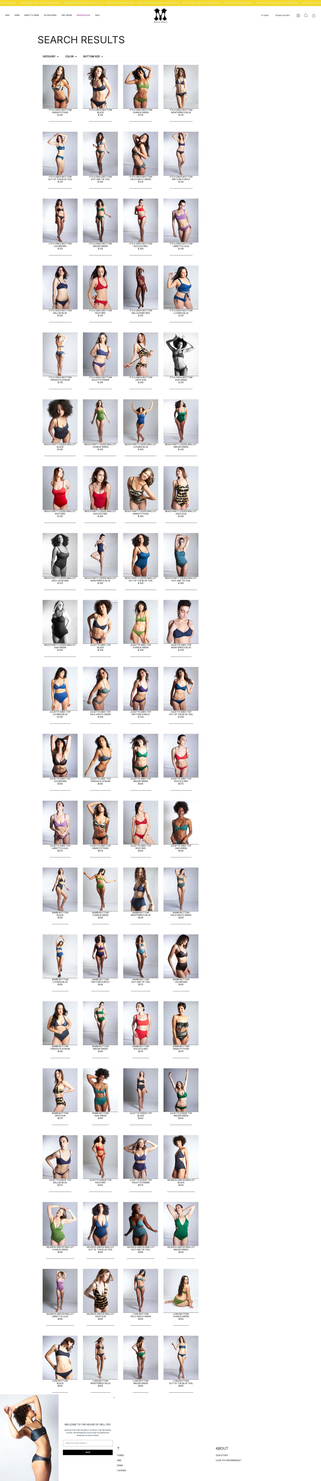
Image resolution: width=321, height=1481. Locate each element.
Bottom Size (91, 56)
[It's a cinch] (60, 86)
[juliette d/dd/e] (140, 1089)
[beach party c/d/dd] (60, 420)
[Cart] (313, 15)
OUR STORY (222, 1455)
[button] (7, 16)
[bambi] (60, 888)
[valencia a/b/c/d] (181, 1156)
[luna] (140, 1290)
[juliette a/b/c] (100, 621)
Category (49, 56)
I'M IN (88, 1452)
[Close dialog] (114, 1397)
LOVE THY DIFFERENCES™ (228, 1460)
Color (69, 56)
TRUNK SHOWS (118, 1470)
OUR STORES (117, 1455)
